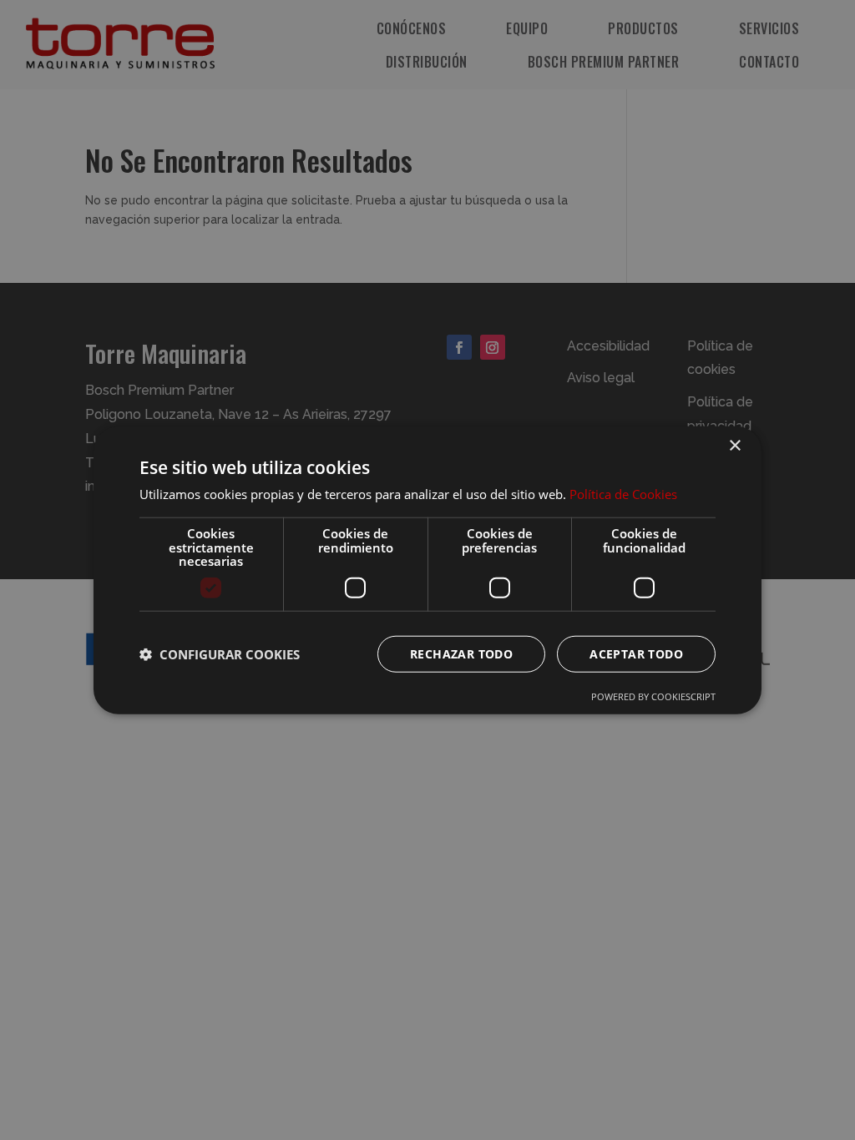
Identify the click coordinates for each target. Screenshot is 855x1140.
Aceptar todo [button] (636, 653)
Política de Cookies (623, 494)
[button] (219, 653)
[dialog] (427, 570)
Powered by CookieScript (653, 695)
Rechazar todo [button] (461, 653)
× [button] (734, 446)
